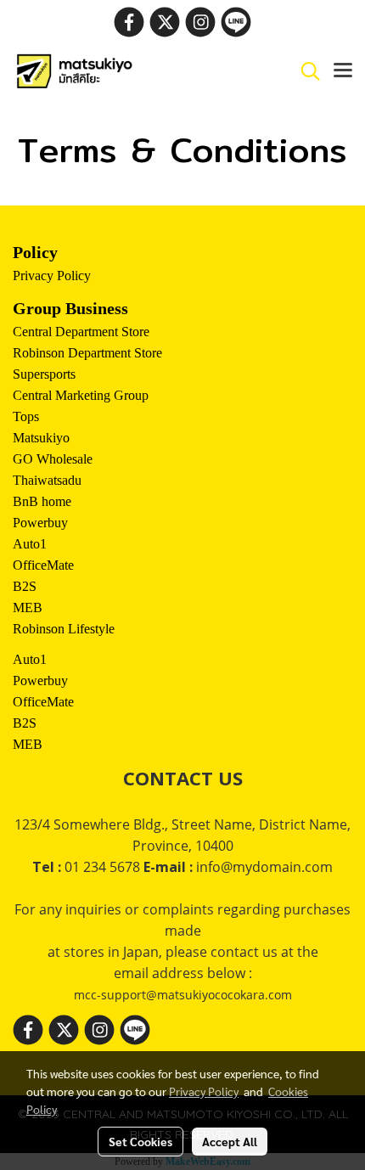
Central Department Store (81, 331)
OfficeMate (43, 565)
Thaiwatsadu (47, 480)
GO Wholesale (53, 459)
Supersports (44, 374)
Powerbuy (40, 522)
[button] (305, 71)
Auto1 (30, 544)
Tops (26, 416)
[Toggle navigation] (343, 71)
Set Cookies (140, 1141)
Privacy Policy (52, 275)
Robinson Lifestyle (64, 629)
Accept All (229, 1141)
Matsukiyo (41, 437)
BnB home (42, 501)
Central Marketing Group (81, 395)
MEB (27, 607)
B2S (24, 586)
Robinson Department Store (87, 353)
